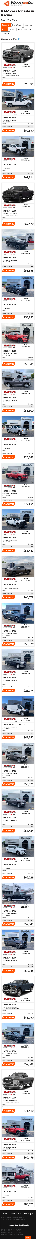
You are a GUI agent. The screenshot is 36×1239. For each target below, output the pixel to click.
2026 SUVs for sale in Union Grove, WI (12, 1218)
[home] (18, 3)
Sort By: (5, 33)
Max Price (28, 29)
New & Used (16, 25)
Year (19, 29)
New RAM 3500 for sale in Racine (11, 1231)
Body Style (28, 25)
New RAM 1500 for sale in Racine (11, 1229)
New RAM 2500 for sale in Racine (11, 1233)
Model (12, 29)
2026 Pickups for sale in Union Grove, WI (13, 1219)
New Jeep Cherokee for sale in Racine (12, 1234)
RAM (5, 29)
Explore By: (6, 25)
